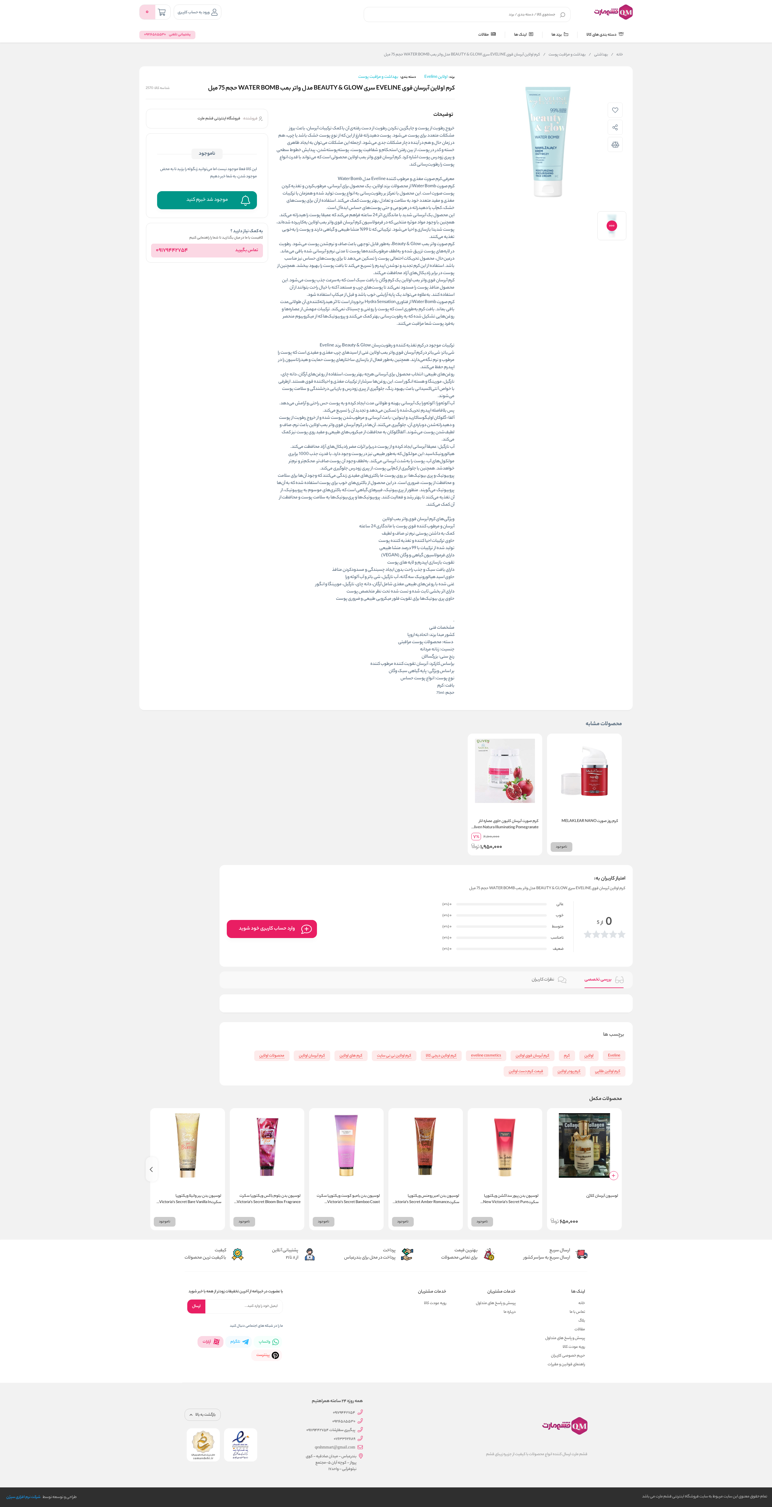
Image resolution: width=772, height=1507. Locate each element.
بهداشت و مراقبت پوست (564, 55)
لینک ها (520, 35)
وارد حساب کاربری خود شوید (267, 929)
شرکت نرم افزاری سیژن (23, 1497)
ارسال (196, 1306)
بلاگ (581, 1321)
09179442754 (172, 250)
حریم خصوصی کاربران (568, 1356)
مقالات (483, 35)
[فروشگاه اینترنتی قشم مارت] (613, 12)
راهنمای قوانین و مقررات (566, 1364)
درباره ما (510, 1312)
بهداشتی (598, 55)
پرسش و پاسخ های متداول (565, 1338)
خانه (617, 55)
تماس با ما (577, 1312)
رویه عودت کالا (574, 1347)
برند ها (557, 35)
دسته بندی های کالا (602, 35)
